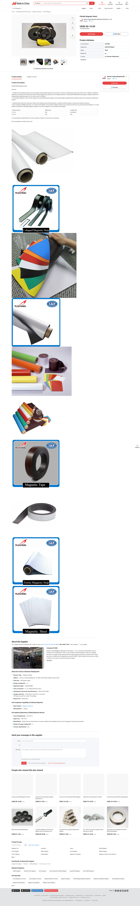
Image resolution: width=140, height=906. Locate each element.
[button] (87, 3)
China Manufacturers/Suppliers (57, 895)
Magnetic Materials (28, 706)
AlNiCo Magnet (44, 851)
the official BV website (49, 644)
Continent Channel (89, 895)
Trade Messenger (37, 890)
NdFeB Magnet (47, 11)
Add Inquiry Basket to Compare (44, 68)
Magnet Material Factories (51, 878)
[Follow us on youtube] (123, 890)
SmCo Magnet (15, 851)
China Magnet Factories (35, 878)
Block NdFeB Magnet (88, 871)
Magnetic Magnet (65, 878)
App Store (15, 890)
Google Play (25, 890)
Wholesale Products (70, 895)
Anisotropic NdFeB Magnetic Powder (21, 797)
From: (19, 741)
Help (99, 8)
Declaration (87, 900)
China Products (45, 895)
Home (13, 11)
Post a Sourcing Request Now (56, 763)
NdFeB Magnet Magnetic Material (81, 878)
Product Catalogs (34, 845)
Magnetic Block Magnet (19, 882)
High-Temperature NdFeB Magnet (58, 871)
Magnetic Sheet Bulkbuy (49, 882)
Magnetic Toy (15, 848)
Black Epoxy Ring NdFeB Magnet (20, 829)
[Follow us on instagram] (120, 890)
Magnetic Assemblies (75, 854)
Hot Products (37, 895)
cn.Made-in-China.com (85, 897)
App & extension (109, 8)
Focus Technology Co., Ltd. (59, 900)
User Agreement (78, 900)
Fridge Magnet (44, 854)
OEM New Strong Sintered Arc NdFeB (92, 797)
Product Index (98, 895)
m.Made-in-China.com (74, 897)
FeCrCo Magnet (16, 854)
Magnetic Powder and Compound (107, 854)
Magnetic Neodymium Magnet (101, 878)
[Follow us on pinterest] (125, 890)
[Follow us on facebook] (116, 890)
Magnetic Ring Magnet (34, 882)
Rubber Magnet (103, 851)
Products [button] (37, 3)
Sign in (126, 4)
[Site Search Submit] (92, 3)
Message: (18, 749)
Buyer (91, 8)
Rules (127, 8)
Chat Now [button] (117, 34)
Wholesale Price (79, 895)
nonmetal (43, 848)
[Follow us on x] (118, 890)
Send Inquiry (91, 34)
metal (71, 848)
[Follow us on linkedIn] (127, 890)
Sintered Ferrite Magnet (30, 871)
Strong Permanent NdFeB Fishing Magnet (117, 797)
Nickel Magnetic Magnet (118, 878)
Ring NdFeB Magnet (75, 871)
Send (24, 763)
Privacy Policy (95, 900)
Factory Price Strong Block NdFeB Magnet (69, 797)
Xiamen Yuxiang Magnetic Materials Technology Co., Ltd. (98, 19)
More (13, 885)
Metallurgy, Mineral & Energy (23, 11)
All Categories (17, 8)
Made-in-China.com (63, 897)
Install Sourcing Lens (52, 890)
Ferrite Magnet (73, 851)
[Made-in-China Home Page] (20, 3)
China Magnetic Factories (19, 878)
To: (20, 745)
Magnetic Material (36, 11)
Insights (104, 895)
